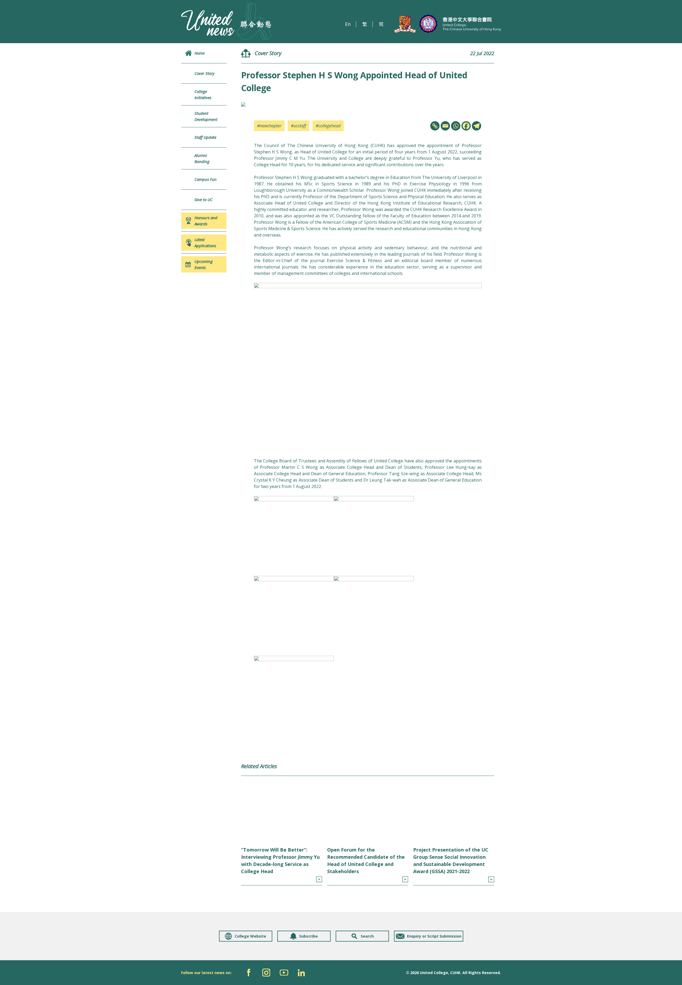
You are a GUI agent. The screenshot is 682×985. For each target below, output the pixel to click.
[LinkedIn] (301, 972)
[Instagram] (266, 972)
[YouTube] (283, 972)
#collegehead (328, 126)
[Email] (445, 126)
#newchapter (269, 126)
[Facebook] (466, 126)
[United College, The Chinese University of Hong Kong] (447, 24)
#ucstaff (298, 126)
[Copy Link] (435, 126)
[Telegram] (476, 126)
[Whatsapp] (455, 126)
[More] (319, 879)
